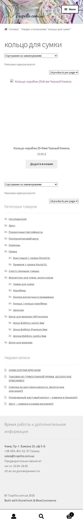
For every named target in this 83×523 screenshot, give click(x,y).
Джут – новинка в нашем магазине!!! (31, 403)
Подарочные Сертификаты (26, 232)
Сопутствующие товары (24, 271)
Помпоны (14, 245)
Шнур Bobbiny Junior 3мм (28, 323)
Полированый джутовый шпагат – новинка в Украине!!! (43, 397)
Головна (14, 29)
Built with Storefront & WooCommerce (30, 500)
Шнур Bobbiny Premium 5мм (30, 329)
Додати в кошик (41, 164)
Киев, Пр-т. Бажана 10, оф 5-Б (24, 446)
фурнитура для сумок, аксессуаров (31, 277)
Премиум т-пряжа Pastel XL (30, 264)
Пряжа (13, 251)
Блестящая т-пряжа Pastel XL (31, 258)
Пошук (41, 516)
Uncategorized (17, 219)
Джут (12, 225)
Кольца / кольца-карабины (30, 303)
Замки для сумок (23, 284)
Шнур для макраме (20, 342)
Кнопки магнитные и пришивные (33, 297)
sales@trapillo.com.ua (19, 456)
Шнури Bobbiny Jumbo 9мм (29, 336)
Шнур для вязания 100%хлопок (28, 316)
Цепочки (18, 310)
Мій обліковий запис (14, 516)
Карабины (19, 290)
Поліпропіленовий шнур (24, 238)
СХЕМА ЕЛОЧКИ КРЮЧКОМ (25, 370)
